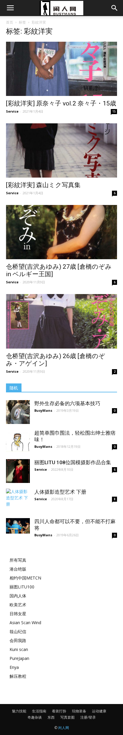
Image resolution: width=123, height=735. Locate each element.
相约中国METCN (25, 578)
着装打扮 (59, 711)
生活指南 (39, 711)
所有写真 (18, 560)
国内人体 (18, 596)
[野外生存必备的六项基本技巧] (18, 412)
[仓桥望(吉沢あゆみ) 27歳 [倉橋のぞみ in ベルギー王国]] (61, 232)
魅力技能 (19, 711)
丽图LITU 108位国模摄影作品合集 (72, 462)
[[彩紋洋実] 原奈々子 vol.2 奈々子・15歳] (61, 69)
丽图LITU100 (22, 587)
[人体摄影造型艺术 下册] (18, 500)
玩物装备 (79, 711)
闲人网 (63, 727)
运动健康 (99, 711)
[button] (114, 8)
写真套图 (67, 717)
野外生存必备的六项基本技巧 (67, 403)
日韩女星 (18, 613)
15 (114, 111)
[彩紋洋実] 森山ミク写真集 (43, 185)
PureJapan (19, 658)
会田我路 (18, 640)
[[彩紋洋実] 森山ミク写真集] (61, 150)
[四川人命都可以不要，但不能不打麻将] (18, 526)
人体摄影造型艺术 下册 (60, 492)
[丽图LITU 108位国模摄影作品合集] (18, 471)
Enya (14, 667)
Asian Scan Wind (25, 622)
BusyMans (43, 410)
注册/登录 (88, 717)
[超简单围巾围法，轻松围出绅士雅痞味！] (18, 441)
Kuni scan (19, 649)
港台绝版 (18, 569)
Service (12, 111)
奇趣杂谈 (34, 717)
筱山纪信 (18, 631)
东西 (51, 717)
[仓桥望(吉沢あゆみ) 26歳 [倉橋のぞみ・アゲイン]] (61, 321)
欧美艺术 (18, 604)
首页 (9, 22)
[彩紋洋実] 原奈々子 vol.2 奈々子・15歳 (61, 103)
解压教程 (18, 676)
